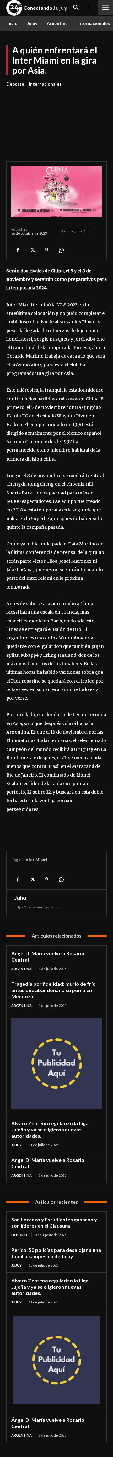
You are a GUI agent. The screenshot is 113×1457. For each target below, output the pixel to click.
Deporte (15, 84)
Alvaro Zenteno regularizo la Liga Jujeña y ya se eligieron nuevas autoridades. (50, 1129)
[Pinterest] (46, 250)
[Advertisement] (56, 120)
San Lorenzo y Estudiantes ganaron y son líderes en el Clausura (54, 1222)
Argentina (21, 969)
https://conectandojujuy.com (37, 907)
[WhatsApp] (61, 250)
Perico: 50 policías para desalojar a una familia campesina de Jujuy (56, 1253)
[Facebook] (17, 250)
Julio (20, 897)
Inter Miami (35, 859)
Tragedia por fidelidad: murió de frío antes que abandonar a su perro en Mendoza (53, 990)
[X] (32, 250)
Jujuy (16, 1145)
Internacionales (45, 84)
